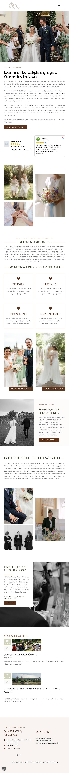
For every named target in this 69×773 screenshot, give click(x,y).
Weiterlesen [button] (46, 154)
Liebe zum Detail (35, 105)
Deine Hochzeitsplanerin (44, 738)
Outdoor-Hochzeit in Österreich (22, 654)
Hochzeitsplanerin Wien (44, 740)
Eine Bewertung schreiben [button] (20, 150)
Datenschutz (46, 762)
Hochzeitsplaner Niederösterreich (47, 743)
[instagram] (17, 755)
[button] (4, 769)
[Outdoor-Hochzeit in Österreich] (26, 645)
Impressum (38, 762)
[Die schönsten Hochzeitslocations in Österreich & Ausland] (26, 679)
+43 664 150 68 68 (12, 745)
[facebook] (20, 755)
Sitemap (56, 762)
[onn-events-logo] (14, 2)
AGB (51, 762)
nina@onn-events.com (13, 748)
